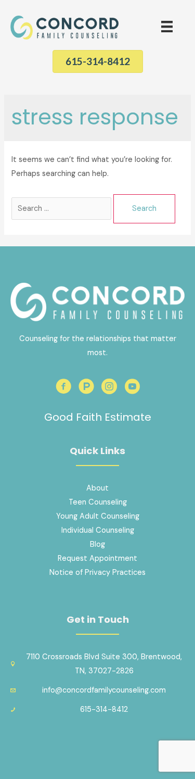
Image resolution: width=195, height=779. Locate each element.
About (97, 488)
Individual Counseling (97, 530)
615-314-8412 (104, 709)
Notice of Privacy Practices (97, 572)
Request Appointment (97, 558)
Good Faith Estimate (97, 417)
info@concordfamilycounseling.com (104, 690)
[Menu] (167, 26)
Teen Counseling (98, 502)
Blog (97, 544)
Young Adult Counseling (97, 516)
